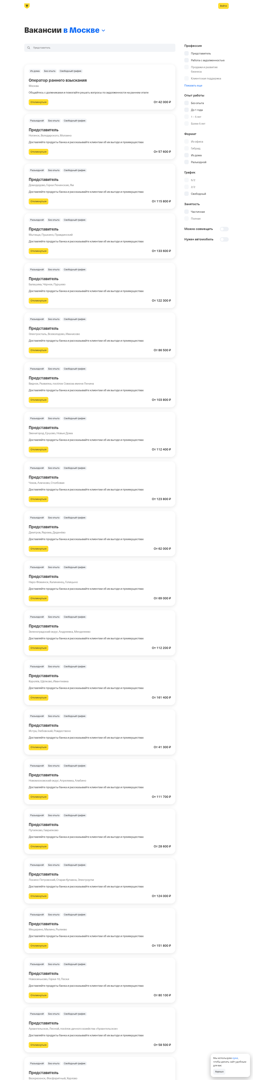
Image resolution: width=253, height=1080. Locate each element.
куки (235, 1058)
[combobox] (99, 48)
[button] (99, 87)
